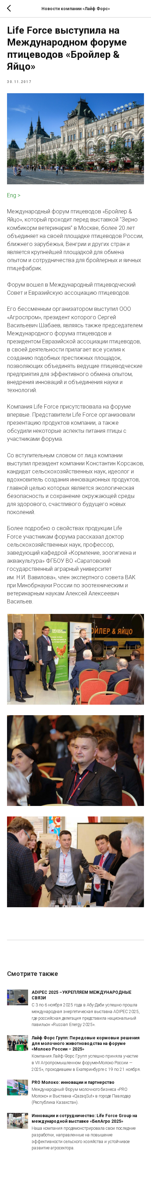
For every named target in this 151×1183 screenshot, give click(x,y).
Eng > (13, 195)
